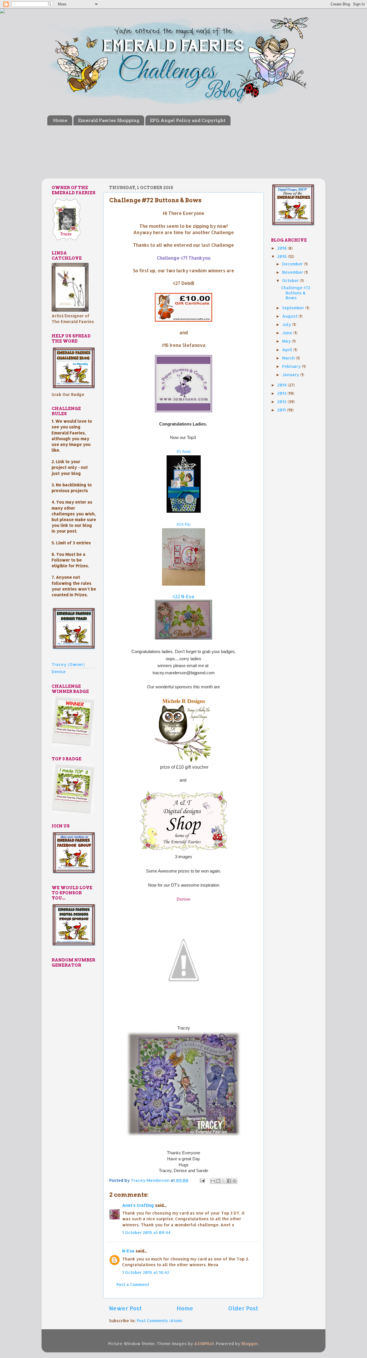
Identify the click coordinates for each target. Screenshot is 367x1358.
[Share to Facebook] (229, 1181)
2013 (282, 393)
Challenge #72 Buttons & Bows (295, 292)
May (287, 341)
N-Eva (128, 1251)
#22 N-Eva (183, 596)
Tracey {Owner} (68, 664)
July (287, 324)
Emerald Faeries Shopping (108, 120)
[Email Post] (202, 1180)
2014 (282, 385)
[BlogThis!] (218, 1181)
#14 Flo (183, 524)
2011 (282, 410)
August (290, 316)
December (293, 264)
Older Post (243, 1308)
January (291, 374)
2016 (282, 248)
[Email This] (213, 1181)
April (287, 349)
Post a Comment (132, 1284)
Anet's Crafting (138, 1205)
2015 (282, 256)
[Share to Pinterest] (234, 1181)
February (292, 366)
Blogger (249, 1343)
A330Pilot (204, 1343)
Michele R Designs (183, 701)
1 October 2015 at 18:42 (145, 1272)
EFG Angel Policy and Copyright (188, 120)
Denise (183, 899)
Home (60, 120)
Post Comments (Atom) (159, 1320)
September (293, 307)
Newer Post (125, 1308)
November (293, 272)
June (287, 332)
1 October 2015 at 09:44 (146, 1232)
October (291, 280)
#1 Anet (184, 451)
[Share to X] (224, 1181)
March (289, 358)
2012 (282, 401)
